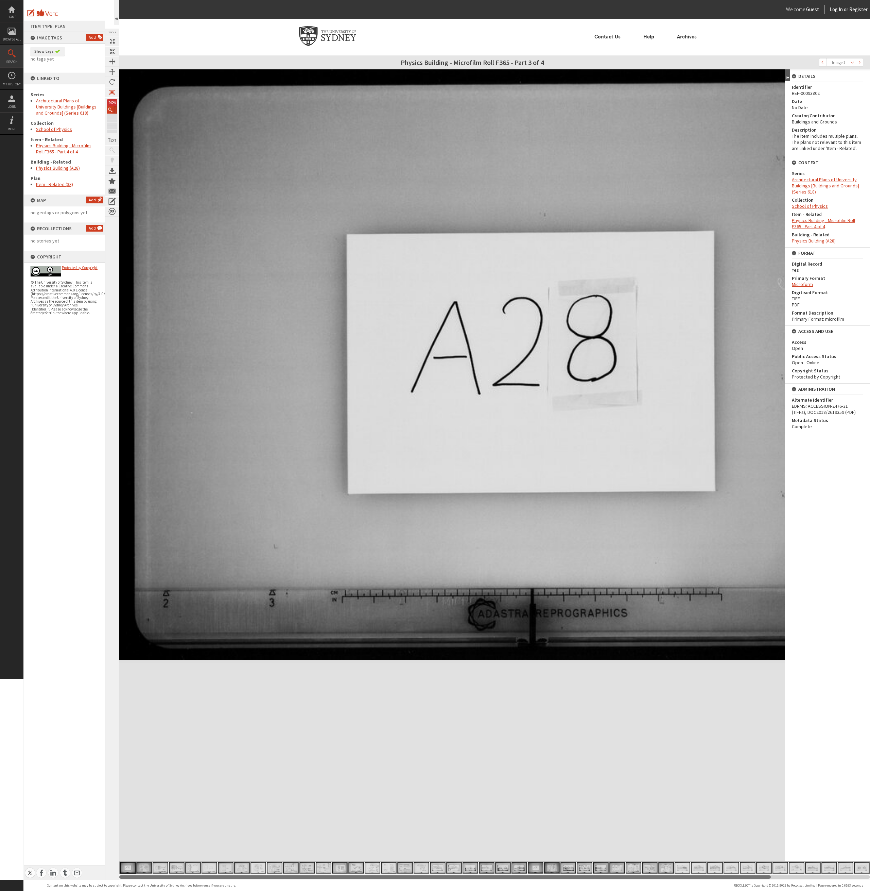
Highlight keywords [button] (112, 160)
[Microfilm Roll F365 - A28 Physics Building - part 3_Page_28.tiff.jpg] (568, 868)
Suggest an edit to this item (31, 13)
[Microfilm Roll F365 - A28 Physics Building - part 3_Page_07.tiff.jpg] (225, 868)
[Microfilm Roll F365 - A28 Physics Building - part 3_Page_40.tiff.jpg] (764, 868)
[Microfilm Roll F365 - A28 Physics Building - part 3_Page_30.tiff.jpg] (601, 868)
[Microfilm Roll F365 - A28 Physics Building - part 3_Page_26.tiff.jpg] (535, 868)
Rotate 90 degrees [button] (112, 82)
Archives (687, 36)
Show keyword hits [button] (112, 150)
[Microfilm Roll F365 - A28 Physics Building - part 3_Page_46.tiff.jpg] (862, 868)
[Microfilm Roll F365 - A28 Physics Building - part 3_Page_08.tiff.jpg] (242, 868)
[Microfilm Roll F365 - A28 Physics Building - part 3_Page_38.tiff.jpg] (731, 868)
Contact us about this (112, 191)
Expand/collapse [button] (787, 75)
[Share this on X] (30, 869)
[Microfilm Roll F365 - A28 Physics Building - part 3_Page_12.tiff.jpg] (307, 868)
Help (648, 36)
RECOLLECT (742, 885)
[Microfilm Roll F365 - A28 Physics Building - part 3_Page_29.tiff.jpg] (584, 868)
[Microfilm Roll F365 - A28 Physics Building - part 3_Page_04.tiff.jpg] (177, 868)
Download (112, 171)
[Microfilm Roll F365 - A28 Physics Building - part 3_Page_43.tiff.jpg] (813, 868)
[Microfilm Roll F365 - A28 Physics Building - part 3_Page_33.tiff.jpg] (650, 868)
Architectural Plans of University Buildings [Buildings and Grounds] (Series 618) (66, 107)
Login (11, 106)
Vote (47, 13)
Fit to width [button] (112, 61)
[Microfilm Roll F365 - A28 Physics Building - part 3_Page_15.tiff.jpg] (356, 868)
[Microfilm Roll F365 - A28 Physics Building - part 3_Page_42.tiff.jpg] (796, 868)
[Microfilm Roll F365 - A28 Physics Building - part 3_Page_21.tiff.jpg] (454, 868)
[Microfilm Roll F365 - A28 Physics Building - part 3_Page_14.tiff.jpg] (340, 868)
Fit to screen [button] (112, 51)
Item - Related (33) (54, 184)
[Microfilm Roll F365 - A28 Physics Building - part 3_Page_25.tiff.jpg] (519, 868)
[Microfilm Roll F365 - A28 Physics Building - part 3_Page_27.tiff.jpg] (552, 868)
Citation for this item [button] (112, 211)
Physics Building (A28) (58, 168)
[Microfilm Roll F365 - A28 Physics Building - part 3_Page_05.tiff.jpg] (193, 868)
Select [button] (852, 62)
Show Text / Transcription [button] (112, 140)
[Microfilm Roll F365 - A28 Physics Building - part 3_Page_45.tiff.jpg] (845, 868)
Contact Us (607, 36)
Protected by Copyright (80, 267)
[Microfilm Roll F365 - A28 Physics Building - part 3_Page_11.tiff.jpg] (291, 868)
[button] (112, 110)
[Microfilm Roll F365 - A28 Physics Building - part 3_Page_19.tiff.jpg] (421, 868)
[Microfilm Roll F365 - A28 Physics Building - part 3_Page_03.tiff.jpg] (160, 868)
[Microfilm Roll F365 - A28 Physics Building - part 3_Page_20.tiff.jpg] (438, 868)
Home (11, 17)
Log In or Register (836, 9)
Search (12, 62)
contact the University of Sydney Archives (162, 885)
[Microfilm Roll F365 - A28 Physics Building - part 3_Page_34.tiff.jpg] (666, 868)
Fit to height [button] (112, 72)
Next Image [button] (859, 62)
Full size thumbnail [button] (112, 41)
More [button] (11, 129)
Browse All (12, 39)
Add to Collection (112, 181)
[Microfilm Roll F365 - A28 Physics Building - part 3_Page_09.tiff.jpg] (258, 868)
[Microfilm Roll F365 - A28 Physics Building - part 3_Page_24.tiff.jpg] (503, 868)
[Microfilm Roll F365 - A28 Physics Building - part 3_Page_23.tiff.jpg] (486, 868)
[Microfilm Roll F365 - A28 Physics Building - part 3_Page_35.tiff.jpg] (682, 868)
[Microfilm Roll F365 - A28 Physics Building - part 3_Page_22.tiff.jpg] (470, 868)
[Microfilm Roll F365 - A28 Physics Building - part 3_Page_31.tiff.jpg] (617, 868)
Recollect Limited (803, 885)
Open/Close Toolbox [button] (116, 12)
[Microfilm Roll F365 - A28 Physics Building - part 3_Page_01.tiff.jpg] (128, 868)
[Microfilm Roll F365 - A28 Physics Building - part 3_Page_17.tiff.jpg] (389, 868)
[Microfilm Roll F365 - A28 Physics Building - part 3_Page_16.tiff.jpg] (372, 868)
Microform (802, 284)
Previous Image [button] (822, 62)
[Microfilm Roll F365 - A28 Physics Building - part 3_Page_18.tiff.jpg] (405, 868)
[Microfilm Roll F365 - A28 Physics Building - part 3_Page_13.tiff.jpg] (323, 868)
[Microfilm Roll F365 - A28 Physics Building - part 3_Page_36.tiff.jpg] (699, 868)
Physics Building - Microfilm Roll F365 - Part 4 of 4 (63, 148)
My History (12, 84)
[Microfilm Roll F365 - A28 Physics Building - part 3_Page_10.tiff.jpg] (274, 868)
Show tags (44, 51)
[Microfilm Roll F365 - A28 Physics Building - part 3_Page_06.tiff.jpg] (209, 868)
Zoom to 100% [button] (112, 92)
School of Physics (54, 129)
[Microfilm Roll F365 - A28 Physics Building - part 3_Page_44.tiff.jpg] (829, 868)
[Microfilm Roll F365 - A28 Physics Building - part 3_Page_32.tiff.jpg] (633, 868)
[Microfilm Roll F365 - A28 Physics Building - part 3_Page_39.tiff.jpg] (747, 868)
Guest (812, 9)
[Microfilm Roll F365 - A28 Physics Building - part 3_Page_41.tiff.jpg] (780, 868)
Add (92, 37)
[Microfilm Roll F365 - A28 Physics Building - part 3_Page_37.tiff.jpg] (715, 868)
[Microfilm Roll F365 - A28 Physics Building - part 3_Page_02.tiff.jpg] (144, 868)
